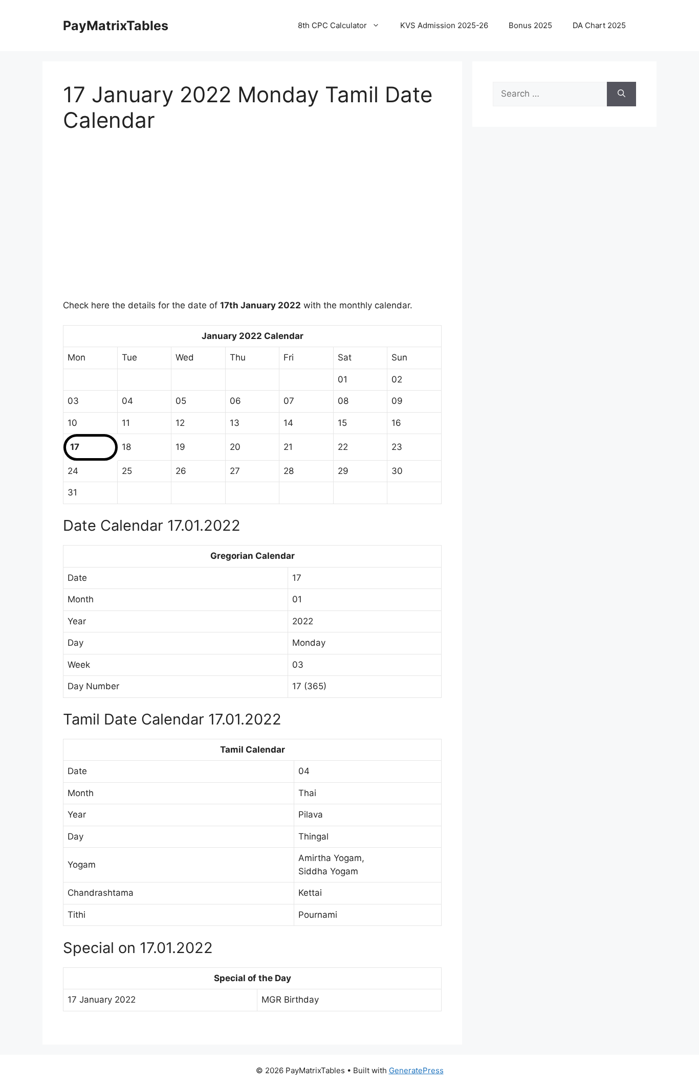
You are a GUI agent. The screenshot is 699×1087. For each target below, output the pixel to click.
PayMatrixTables (115, 25)
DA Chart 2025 (599, 25)
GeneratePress (416, 1070)
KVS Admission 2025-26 (444, 25)
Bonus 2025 (530, 25)
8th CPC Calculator (332, 25)
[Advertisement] (252, 222)
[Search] (621, 94)
